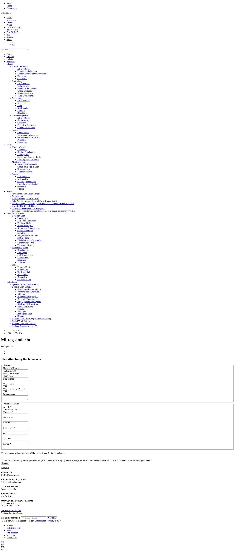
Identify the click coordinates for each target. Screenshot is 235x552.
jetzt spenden (12, 30)
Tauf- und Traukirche (26, 221)
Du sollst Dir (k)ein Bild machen (26, 206)
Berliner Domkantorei (26, 152)
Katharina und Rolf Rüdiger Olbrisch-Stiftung (31, 319)
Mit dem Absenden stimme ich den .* (32, 521)
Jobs (8, 34)
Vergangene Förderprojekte (29, 301)
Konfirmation (23, 108)
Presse (9, 25)
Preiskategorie (9, 379)
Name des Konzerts (12, 368)
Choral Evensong (24, 91)
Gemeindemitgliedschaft (27, 135)
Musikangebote (18, 162)
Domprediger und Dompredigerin (31, 74)
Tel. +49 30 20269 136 (11, 510)
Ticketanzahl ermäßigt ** (14, 389)
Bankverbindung (24, 314)
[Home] (4, 13)
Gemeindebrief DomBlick (28, 137)
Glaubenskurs (23, 120)
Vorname (8, 412)
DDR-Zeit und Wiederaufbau (30, 240)
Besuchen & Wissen (15, 213)
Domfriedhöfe (13, 32)
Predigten (21, 140)
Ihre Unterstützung (25, 306)
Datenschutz (12, 537)
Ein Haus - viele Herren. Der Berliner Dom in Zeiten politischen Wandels (43, 211)
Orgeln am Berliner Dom (28, 167)
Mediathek (11, 20)
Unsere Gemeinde (19, 66)
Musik (9, 145)
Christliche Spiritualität (27, 125)
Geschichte (22, 78)
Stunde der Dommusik (27, 88)
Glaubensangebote (20, 115)
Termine (10, 56)
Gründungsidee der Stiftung (29, 289)
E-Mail (7, 444)
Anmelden (52, 518)
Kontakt (10, 37)
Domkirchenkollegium (27, 71)
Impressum (11, 535)
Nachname (8, 417)
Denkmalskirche (24, 223)
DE (13, 42)
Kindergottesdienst (25, 93)
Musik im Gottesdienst (27, 164)
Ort (5, 433)
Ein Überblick (23, 69)
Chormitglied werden (26, 181)
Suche (9, 6)
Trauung (21, 110)
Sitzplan (20, 189)
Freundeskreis (23, 132)
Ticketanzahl (8, 384)
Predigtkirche (23, 218)
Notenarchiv (22, 179)
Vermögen (21, 311)
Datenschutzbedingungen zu (47, 521)
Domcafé (21, 262)
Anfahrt (10, 530)
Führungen (22, 252)
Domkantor (22, 149)
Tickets (10, 22)
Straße (6, 422)
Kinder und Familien (26, 127)
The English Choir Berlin (28, 159)
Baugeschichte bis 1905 (27, 235)
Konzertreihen (23, 169)
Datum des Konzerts (12, 373)
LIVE (9, 17)
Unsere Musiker (19, 147)
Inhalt (9, 3)
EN (13, 44)
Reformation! (17, 196)
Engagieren (22, 142)
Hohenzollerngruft (25, 225)
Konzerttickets (23, 176)
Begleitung (16, 98)
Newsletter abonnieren (11, 518)
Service (15, 130)
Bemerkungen (9, 394)
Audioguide (22, 270)
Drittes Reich (23, 238)
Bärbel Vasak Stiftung (21, 321)
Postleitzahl (9, 428)
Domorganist (23, 154)
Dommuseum (23, 257)
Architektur (22, 233)
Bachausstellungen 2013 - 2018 (25, 198)
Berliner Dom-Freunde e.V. (23, 323)
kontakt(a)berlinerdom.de (12, 513)
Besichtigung (23, 250)
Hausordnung (23, 274)
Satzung (20, 309)
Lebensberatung (13, 27)
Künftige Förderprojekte (27, 304)
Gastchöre (21, 186)
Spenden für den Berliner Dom (25, 284)
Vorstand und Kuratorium (28, 292)
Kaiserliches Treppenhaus (28, 228)
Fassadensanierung (25, 245)
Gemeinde (21, 123)
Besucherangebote (20, 247)
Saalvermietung (24, 279)
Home (9, 54)
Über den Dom (18, 216)
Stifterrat (21, 294)
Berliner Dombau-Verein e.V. (24, 326)
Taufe (19, 105)
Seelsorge (21, 103)
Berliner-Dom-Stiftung (21, 287)
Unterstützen (12, 282)
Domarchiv (22, 277)
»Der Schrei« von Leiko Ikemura (26, 194)
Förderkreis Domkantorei (28, 184)
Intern (9, 39)
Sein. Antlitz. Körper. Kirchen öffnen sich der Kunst (34, 201)
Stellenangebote (13, 528)
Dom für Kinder (24, 267)
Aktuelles (11, 61)
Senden (5, 463)
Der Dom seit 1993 (25, 243)
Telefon (7, 438)
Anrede (7, 407)
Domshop (21, 260)
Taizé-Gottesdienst (25, 96)
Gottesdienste (18, 81)
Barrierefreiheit (23, 272)
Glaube (10, 64)
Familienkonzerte (24, 172)
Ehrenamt (21, 76)
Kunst (9, 191)
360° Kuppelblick (25, 255)
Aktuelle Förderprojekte (27, 296)
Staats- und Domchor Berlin (29, 157)
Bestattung (22, 113)
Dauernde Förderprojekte (28, 299)
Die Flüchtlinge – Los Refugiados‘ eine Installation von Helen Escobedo (43, 203)
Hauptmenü (12, 8)
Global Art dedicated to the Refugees (28, 208)
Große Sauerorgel (25, 230)
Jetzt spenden (12, 533)
